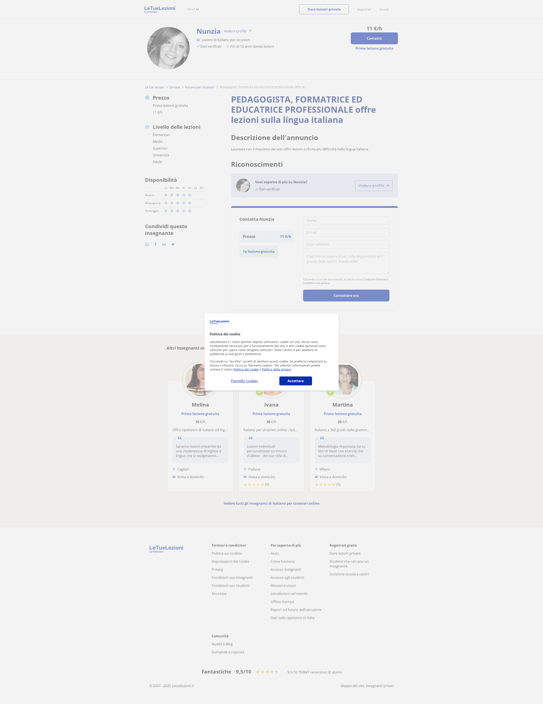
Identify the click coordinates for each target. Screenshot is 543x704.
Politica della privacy (276, 369)
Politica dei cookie (246, 369)
